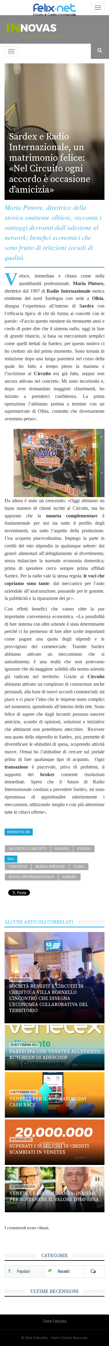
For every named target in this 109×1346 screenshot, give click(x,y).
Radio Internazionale (31, 877)
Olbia (78, 866)
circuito (18, 866)
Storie (83, 848)
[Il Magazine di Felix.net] (54, 29)
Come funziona (54, 1320)
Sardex (62, 848)
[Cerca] (99, 51)
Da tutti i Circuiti (27, 848)
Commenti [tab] (94, 1271)
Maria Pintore (50, 866)
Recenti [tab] (64, 1271)
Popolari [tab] (23, 1271)
